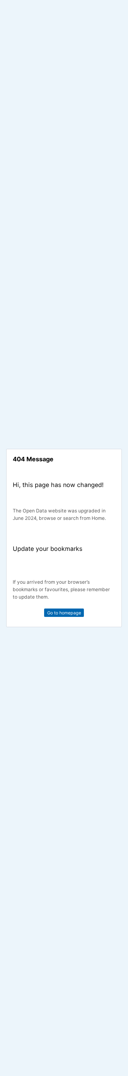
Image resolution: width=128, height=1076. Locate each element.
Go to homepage (64, 612)
